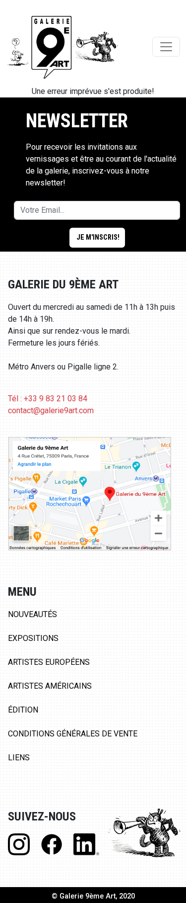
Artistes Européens (49, 662)
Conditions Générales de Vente (72, 733)
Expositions (33, 638)
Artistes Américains (50, 686)
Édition (23, 710)
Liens (19, 757)
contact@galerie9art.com (51, 410)
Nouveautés (32, 614)
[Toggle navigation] (166, 47)
